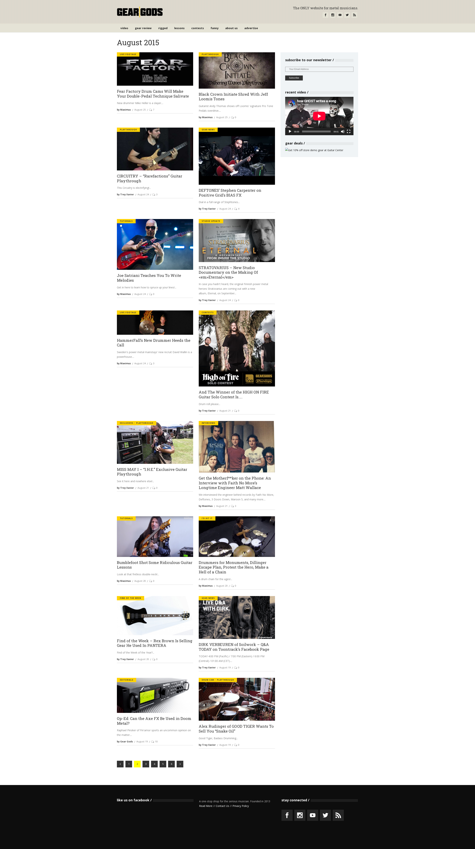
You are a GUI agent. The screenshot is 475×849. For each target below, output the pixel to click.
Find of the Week (130, 598)
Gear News (208, 129)
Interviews (208, 423)
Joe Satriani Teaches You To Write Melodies (149, 278)
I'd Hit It (207, 518)
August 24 (143, 194)
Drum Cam (208, 680)
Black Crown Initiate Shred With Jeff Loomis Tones (233, 96)
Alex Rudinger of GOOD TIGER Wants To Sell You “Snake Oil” (236, 728)
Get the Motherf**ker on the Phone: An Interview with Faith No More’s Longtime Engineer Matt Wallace (235, 483)
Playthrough (210, 54)
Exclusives (126, 423)
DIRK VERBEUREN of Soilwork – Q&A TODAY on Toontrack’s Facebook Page (234, 647)
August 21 (225, 410)
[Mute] (343, 131)
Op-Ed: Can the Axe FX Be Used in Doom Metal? (154, 721)
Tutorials (126, 221)
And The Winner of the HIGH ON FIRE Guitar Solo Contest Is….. (234, 394)
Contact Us (222, 806)
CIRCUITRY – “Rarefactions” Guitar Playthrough (149, 178)
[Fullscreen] (348, 131)
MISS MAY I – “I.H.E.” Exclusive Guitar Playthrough (152, 472)
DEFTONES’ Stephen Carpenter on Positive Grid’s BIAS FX (230, 193)
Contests (208, 312)
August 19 (225, 667)
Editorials (126, 680)
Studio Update (211, 221)
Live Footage (128, 54)
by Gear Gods (125, 741)
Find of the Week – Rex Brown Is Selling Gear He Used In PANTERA (154, 643)
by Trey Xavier (125, 194)
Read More (205, 806)
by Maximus (124, 109)
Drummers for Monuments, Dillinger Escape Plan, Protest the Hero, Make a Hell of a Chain (233, 567)
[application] (319, 116)
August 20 (140, 581)
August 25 (140, 109)
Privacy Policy (240, 806)
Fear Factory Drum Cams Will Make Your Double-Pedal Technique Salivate (153, 93)
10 (156, 741)
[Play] (290, 131)
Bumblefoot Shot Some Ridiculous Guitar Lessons (154, 565)
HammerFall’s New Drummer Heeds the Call (153, 343)
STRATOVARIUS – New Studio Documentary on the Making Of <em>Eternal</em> (228, 272)
